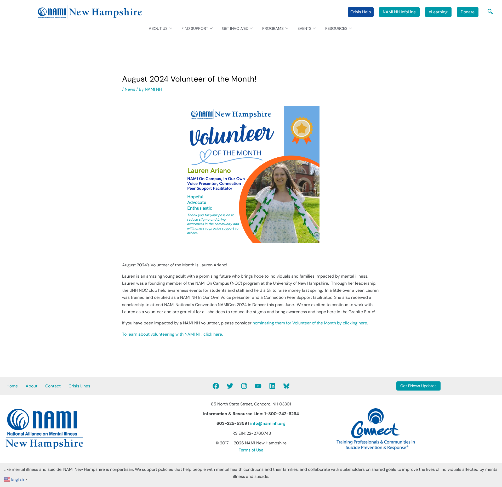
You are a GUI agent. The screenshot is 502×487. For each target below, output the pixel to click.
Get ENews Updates (418, 385)
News (130, 89)
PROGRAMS (273, 28)
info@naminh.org (268, 423)
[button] (490, 12)
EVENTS (304, 28)
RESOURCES (336, 28)
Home (12, 386)
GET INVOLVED (235, 28)
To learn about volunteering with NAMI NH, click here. (172, 334)
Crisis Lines (79, 386)
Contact (53, 386)
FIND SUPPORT (194, 28)
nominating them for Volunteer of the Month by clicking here (310, 323)
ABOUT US (158, 28)
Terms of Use (251, 450)
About (31, 386)
